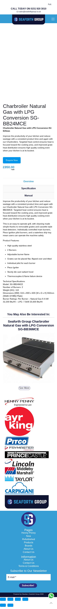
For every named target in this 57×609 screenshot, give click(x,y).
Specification (28, 188)
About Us (28, 549)
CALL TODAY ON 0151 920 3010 (28, 8)
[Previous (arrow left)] (3, 605)
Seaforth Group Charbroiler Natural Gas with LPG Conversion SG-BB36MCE (28, 325)
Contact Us (28, 552)
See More (24, 388)
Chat (51, 596)
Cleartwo (25, 594)
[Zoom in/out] (3, 599)
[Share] (18, 599)
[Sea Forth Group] (28, 19)
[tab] (28, 181)
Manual (29, 195)
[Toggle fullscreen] (10, 599)
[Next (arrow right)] (10, 605)
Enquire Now (12, 160)
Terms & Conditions (28, 566)
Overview (28, 181)
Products (28, 542)
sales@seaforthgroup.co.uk (30, 12)
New (28, 536)
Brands (28, 546)
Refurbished (28, 539)
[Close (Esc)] (25, 599)
